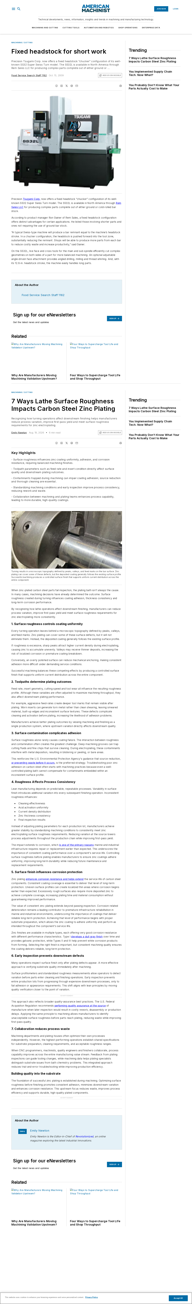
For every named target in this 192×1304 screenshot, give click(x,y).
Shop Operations (127, 28)
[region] (96, 1298)
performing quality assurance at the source (80, 1005)
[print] (120, 85)
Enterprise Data (151, 28)
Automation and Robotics (99, 28)
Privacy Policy (91, 1297)
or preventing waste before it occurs (33, 762)
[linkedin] (61, 85)
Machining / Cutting (21, 42)
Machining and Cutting (45, 28)
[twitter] (66, 85)
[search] (19, 9)
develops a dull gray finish (87, 936)
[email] (76, 85)
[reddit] (71, 85)
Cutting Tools (71, 28)
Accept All (178, 1298)
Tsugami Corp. (31, 198)
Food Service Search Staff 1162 (29, 75)
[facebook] (56, 85)
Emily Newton (19, 432)
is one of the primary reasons (76, 844)
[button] (13, 9)
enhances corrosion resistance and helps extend (54, 879)
